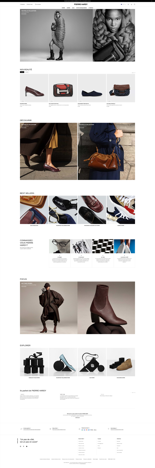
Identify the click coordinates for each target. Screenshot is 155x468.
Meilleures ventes (119, 443)
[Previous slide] (130, 392)
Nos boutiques (38, 4)
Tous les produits (119, 452)
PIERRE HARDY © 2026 (111, 459)
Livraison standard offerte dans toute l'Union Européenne (31, 429)
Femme (63, 7)
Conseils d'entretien (81, 452)
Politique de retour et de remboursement (68, 459)
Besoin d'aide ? (30, 4)
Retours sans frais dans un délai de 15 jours (59, 429)
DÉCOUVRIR (23, 286)
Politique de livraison (79, 459)
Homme (68, 7)
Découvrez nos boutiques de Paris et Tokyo (117, 429)
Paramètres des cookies (103, 459)
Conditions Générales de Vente (56, 459)
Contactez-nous (81, 441)
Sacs (73, 7)
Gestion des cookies (82, 454)
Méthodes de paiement (82, 450)
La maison (99, 441)
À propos (91, 7)
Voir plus (77, 417)
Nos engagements (100, 443)
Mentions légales (95, 459)
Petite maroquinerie (81, 7)
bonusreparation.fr (83, 463)
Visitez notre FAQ (81, 443)
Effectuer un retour (81, 445)
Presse (99, 445)
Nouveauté (118, 441)
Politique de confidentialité (87, 459)
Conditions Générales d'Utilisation (45, 459)
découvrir (23, 13)
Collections (119, 438)
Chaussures (118, 445)
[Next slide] (134, 392)
